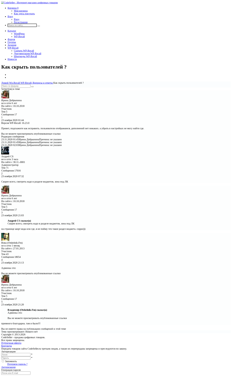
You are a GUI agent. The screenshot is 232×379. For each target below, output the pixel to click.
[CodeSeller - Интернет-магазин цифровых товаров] (29, 2)
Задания (12, 45)
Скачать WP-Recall (24, 50)
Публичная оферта (11, 343)
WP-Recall (19, 36)
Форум (11, 39)
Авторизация (8, 367)
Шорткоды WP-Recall (25, 56)
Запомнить (11, 361)
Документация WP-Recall (27, 53)
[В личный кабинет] (5, 97)
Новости (12, 59)
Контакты (6, 345)
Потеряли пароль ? (17, 364)
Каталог (12, 30)
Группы (12, 42)
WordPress (19, 33)
